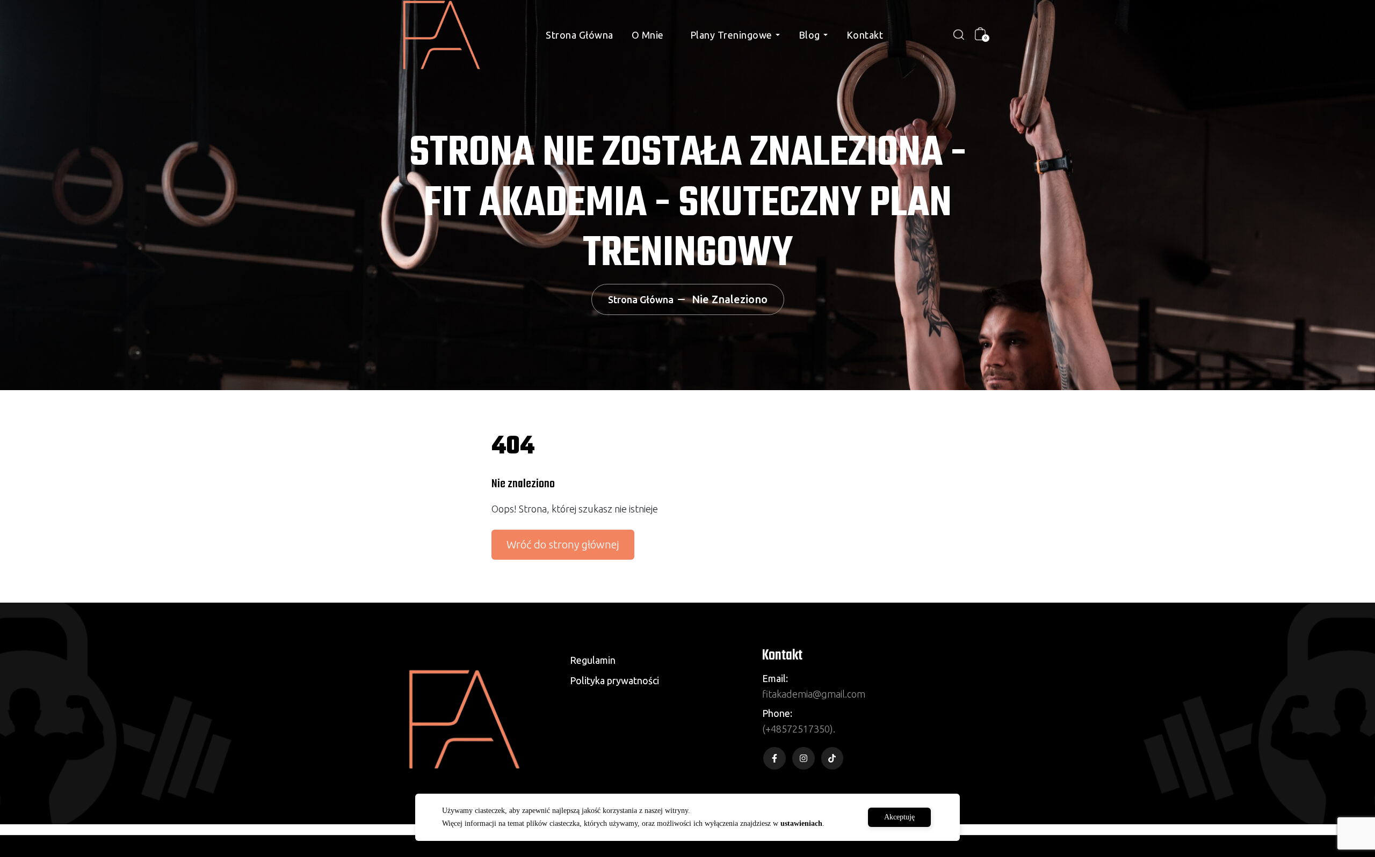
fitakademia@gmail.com (813, 693)
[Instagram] (803, 758)
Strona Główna (579, 35)
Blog (809, 35)
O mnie (648, 35)
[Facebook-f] (774, 758)
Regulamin (593, 660)
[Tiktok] (832, 758)
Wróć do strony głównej (562, 544)
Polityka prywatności (614, 680)
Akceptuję (899, 817)
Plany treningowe (731, 35)
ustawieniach (801, 823)
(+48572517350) (797, 728)
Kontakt (865, 35)
